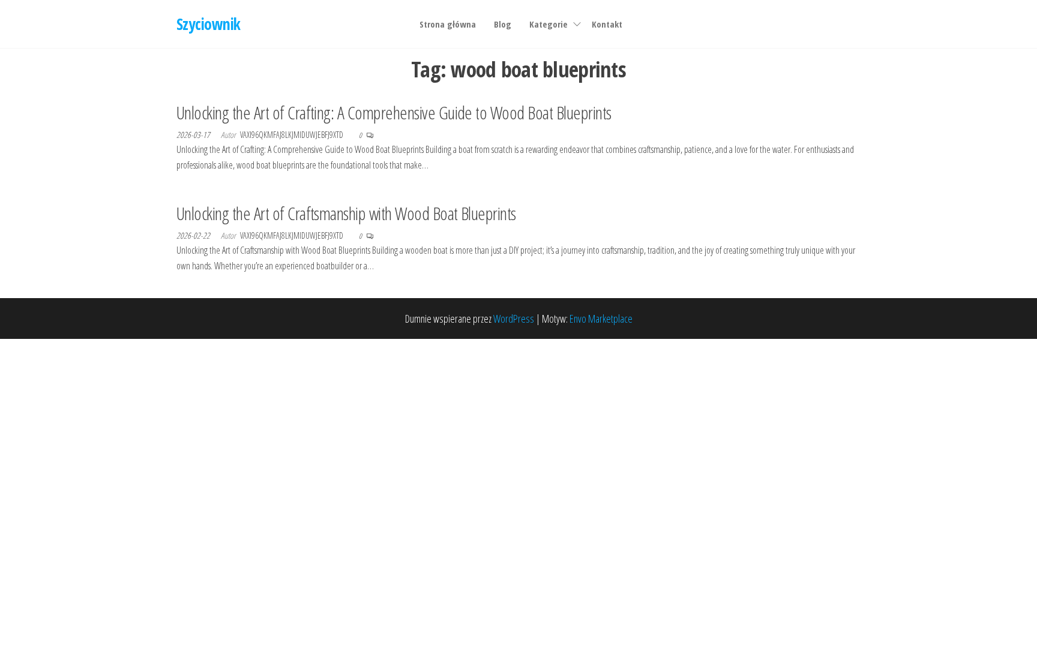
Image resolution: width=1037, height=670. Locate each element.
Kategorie (548, 24)
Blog (502, 24)
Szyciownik (208, 24)
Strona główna (447, 24)
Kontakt (607, 24)
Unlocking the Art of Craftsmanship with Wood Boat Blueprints (346, 213)
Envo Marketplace (601, 318)
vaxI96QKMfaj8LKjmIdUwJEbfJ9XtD (292, 134)
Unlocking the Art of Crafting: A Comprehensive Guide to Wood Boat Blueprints (393, 112)
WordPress (513, 318)
